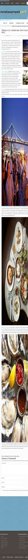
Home (2, 3)
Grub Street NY (4, 538)
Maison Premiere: (5, 327)
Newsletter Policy (19, 557)
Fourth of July (8, 26)
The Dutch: (4, 51)
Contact (17, 3)
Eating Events (23, 35)
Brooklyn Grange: (5, 206)
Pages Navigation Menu (4, 0)
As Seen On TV (22, 538)
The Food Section (4, 544)
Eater (2, 536)
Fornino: (3, 89)
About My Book (22, 540)
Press (12, 3)
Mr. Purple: (4, 443)
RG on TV (23, 3)
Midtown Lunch (4, 546)
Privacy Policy (10, 557)
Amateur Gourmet (4, 542)
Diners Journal (4, 540)
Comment (4, 463)
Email (3, 482)
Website (3, 486)
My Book (7, 3)
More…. (2, 548)
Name (3, 478)
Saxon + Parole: (5, 71)
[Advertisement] (14, 513)
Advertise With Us (22, 548)
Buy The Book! (22, 544)
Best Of (19, 35)
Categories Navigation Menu (5, 20)
